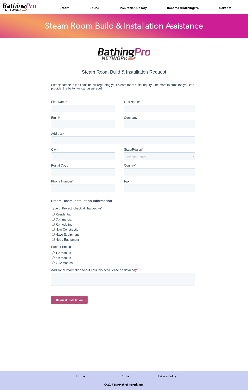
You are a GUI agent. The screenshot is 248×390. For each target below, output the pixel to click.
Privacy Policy (167, 376)
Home (80, 376)
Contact (126, 376)
